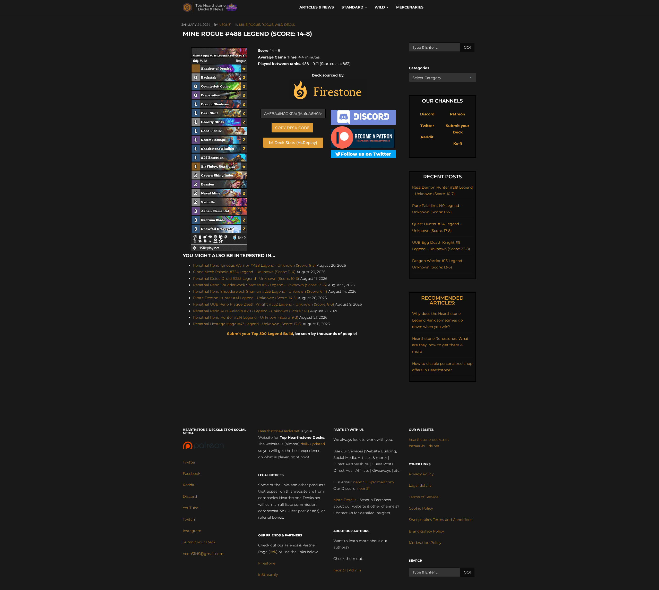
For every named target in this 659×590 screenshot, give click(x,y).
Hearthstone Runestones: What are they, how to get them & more (440, 345)
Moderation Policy (425, 542)
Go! (467, 47)
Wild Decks (285, 25)
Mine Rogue (249, 25)
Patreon (457, 114)
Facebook (191, 473)
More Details (344, 500)
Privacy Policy (421, 474)
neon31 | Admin (347, 570)
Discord (427, 114)
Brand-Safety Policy (426, 531)
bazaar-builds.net (424, 446)
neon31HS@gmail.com (203, 553)
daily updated (313, 444)
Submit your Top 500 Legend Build (260, 333)
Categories (419, 68)
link (273, 552)
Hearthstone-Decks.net (279, 431)
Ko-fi (457, 143)
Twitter (427, 125)
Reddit (427, 137)
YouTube (190, 507)
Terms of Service (423, 497)
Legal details (420, 485)
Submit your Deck (199, 542)
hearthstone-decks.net (429, 439)
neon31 (225, 25)
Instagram (192, 530)
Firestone (266, 563)
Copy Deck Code (292, 127)
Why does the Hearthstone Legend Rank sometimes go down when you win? (437, 320)
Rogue (267, 25)
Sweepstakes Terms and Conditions (440, 519)
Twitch (189, 519)
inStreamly (268, 574)
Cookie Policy (421, 508)
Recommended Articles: (442, 300)
